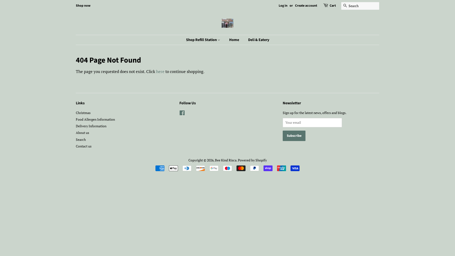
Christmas (83, 112)
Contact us (83, 146)
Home (234, 39)
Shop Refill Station (202, 39)
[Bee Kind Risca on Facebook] (182, 113)
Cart (333, 5)
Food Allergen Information (95, 119)
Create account (306, 5)
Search (81, 139)
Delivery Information (91, 126)
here (160, 71)
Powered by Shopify (252, 160)
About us (82, 132)
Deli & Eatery (258, 39)
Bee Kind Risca (226, 160)
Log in (283, 5)
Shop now (83, 5)
